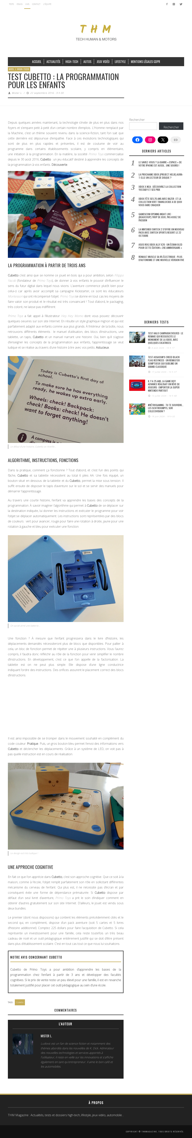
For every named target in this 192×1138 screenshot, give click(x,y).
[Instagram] (173, 4)
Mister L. (17, 93)
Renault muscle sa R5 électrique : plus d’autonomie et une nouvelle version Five (161, 258)
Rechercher (137, 120)
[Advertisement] (66, 708)
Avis (11, 69)
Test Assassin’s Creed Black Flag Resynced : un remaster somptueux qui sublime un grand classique (164, 361)
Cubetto (19, 1002)
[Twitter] (180, 4)
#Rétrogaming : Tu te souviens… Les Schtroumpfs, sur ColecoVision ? (165, 408)
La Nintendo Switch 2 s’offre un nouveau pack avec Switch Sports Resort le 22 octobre (161, 232)
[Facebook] (167, 4)
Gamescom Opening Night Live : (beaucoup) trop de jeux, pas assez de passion (160, 217)
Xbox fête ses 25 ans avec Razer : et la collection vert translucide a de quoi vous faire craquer (160, 202)
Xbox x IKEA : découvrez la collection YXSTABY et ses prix (160, 188)
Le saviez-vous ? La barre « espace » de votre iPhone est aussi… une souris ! (160, 163)
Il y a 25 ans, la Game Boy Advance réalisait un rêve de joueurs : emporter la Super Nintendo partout (164, 385)
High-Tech (23, 69)
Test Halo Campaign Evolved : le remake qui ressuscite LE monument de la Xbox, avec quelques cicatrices (165, 337)
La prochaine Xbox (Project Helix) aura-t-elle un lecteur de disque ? (161, 175)
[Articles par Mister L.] (23, 1045)
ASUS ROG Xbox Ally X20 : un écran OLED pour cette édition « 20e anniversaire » (160, 246)
